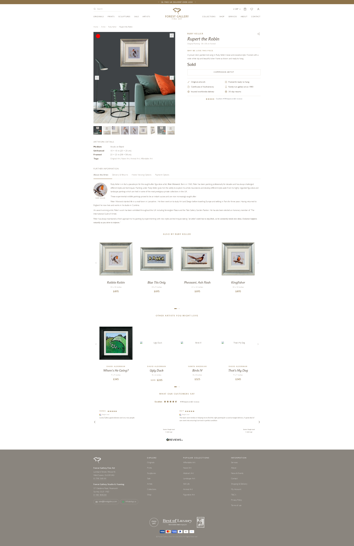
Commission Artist (224, 72)
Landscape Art (189, 445)
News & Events (237, 439)
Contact (234, 445)
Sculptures (124, 17)
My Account (236, 455)
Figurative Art (189, 461)
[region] (177, 388)
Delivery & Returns (120, 141)
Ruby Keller (112, 27)
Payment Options (162, 141)
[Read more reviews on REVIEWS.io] (174, 406)
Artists (146, 17)
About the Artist (100, 141)
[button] (107, 9)
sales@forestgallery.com (108, 468)
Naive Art (125, 125)
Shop (222, 17)
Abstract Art (188, 439)
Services (234, 429)
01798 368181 (100, 445)
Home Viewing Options (141, 141)
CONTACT (256, 17)
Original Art (115, 125)
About (244, 17)
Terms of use (236, 471)
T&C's (233, 461)
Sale (136, 17)
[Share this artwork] (259, 34)
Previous (97, 59)
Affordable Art (147, 125)
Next (172, 59)
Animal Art (135, 125)
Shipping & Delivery (239, 450)
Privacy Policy (236, 466)
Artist (103, 27)
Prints (111, 17)
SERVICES (232, 17)
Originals (98, 17)
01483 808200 (100, 461)
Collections (208, 17)
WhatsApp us (130, 468)
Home (95, 27)
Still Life (186, 450)
